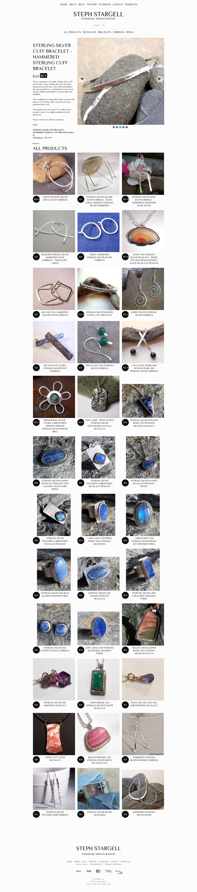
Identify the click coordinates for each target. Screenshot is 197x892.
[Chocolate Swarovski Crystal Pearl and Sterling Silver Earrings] (143, 342)
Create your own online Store (98, 884)
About (73, 4)
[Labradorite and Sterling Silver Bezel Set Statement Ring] (143, 515)
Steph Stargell (98, 14)
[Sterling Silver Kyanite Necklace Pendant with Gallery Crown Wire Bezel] (54, 457)
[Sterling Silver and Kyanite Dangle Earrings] (54, 624)
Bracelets (104, 32)
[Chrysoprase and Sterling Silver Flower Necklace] (98, 679)
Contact (118, 4)
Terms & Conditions (113, 864)
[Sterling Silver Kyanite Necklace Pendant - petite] (143, 457)
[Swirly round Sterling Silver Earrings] (143, 289)
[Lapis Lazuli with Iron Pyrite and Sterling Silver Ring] (98, 515)
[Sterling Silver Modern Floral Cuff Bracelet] (98, 289)
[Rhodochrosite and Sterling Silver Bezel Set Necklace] (98, 734)
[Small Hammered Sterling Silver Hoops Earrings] (98, 232)
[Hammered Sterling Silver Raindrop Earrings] (143, 734)
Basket (131, 4)
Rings (129, 32)
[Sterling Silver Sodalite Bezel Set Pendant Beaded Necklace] (143, 401)
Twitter (92, 4)
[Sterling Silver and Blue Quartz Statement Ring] (54, 570)
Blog (82, 4)
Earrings (118, 32)
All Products (72, 32)
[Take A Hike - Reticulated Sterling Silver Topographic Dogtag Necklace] (98, 397)
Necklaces (89, 32)
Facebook (104, 4)
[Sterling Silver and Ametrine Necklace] (54, 679)
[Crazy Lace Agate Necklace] (54, 734)
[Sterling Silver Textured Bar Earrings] (54, 789)
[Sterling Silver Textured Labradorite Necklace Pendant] (98, 457)
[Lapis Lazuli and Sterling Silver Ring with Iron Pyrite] (98, 628)
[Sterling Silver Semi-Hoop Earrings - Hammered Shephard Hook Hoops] (143, 173)
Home (63, 4)
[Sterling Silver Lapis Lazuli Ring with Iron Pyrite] (143, 570)
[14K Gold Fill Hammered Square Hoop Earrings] (54, 289)
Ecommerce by (98, 879)
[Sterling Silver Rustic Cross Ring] (98, 789)
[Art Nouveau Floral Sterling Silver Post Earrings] (54, 342)
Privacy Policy (82, 864)
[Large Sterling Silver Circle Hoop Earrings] (54, 173)
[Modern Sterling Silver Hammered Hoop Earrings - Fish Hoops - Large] (54, 231)
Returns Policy (96, 864)
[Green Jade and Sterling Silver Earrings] (98, 342)
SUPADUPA (98, 881)
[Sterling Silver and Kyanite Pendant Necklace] (98, 574)
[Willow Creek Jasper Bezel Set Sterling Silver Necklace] (143, 624)
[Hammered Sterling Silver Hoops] (143, 790)
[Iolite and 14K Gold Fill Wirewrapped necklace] (143, 679)
